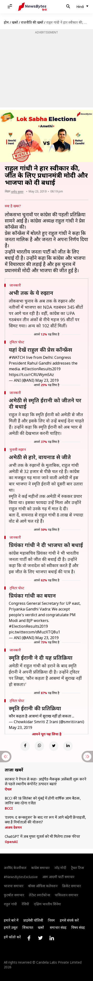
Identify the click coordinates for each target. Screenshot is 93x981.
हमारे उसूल (11, 927)
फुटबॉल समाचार (14, 895)
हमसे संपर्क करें (69, 920)
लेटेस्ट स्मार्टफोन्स (39, 895)
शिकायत (27, 927)
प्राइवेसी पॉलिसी (33, 920)
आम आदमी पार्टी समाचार (58, 877)
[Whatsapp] (39, 746)
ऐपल (8, 789)
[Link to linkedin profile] (51, 938)
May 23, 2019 (47, 380)
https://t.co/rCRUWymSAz (31, 374)
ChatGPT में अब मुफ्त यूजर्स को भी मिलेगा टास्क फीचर (42, 836)
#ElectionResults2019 (41, 368)
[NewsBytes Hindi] (32, 6)
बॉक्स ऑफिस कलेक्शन (42, 886)
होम (6, 22)
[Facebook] (25, 746)
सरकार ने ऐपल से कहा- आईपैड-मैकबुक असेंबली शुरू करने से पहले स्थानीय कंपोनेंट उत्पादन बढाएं (45, 782)
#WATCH (17, 357)
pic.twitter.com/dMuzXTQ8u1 (34, 632)
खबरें (15, 22)
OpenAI (11, 842)
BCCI (9, 808)
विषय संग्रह (78, 927)
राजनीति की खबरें (32, 22)
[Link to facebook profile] (29, 938)
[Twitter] (53, 746)
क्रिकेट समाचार (71, 886)
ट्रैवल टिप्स (77, 867)
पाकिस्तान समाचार (66, 895)
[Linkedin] (68, 746)
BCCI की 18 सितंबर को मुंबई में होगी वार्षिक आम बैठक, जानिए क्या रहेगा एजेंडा (42, 801)
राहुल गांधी (10, 904)
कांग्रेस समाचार (40, 867)
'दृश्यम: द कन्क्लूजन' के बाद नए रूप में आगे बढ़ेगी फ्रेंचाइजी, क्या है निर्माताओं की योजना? (45, 820)
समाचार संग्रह (58, 927)
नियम (51, 920)
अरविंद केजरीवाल (15, 867)
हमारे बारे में (11, 920)
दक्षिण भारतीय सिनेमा (47, 904)
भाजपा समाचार (13, 886)
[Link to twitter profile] (40, 938)
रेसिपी (25, 904)
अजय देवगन (13, 827)
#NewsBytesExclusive (21, 877)
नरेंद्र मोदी (60, 867)
